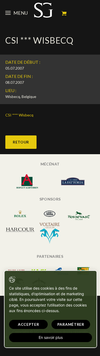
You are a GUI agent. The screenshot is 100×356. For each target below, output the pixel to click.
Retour (21, 142)
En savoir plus (51, 337)
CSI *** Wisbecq (19, 115)
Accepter (28, 324)
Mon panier (64, 13)
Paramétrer (70, 324)
